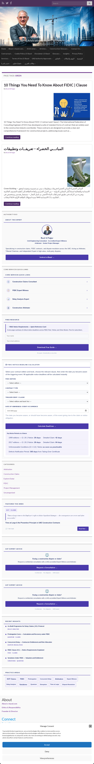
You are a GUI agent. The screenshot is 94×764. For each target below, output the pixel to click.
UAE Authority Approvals (42, 59)
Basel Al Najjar (10, 89)
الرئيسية (80, 59)
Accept (47, 745)
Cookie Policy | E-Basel (23, 54)
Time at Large (54, 684)
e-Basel (36, 36)
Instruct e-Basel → (47, 257)
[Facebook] (11, 2)
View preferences (47, 758)
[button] (90, 726)
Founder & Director (10, 711)
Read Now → (83, 528)
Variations (23, 684)
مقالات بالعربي (30, 63)
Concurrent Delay (45, 679)
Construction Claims (11, 474)
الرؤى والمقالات (69, 59)
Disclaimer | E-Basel (42, 54)
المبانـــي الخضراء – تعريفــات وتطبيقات (33, 148)
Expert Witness (72, 679)
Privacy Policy (77, 54)
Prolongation (32, 679)
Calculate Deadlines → (47, 426)
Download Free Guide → (47, 347)
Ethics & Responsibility (11, 707)
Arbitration (31, 49)
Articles (43, 49)
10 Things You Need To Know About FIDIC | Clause (45, 85)
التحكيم (57, 59)
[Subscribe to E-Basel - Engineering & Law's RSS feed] (3, 2)
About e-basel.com (15, 49)
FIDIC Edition (11, 379)
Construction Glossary (59, 49)
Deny (47, 751)
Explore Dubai (9, 479)
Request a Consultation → (47, 568)
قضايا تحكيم (17, 63)
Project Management (12, 488)
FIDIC (6, 483)
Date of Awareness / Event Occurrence (22, 406)
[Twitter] (7, 2)
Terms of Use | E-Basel (20, 59)
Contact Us (75, 49)
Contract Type (12, 388)
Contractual (6, 54)
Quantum (34, 684)
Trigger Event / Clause (15, 397)
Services (4, 59)
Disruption (43, 684)
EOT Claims (11, 679)
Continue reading (12, 137)
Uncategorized (9, 493)
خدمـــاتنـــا (5, 63)
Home (3, 49)
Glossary (56, 54)
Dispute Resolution (68, 684)
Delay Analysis (11, 684)
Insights (66, 54)
